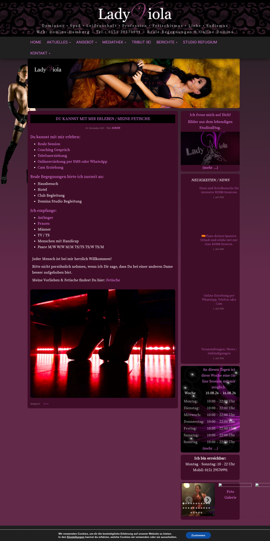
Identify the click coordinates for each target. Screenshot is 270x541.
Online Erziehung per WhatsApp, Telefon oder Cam (219, 300)
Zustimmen (198, 535)
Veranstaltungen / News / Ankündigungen (219, 351)
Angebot (85, 42)
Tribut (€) (141, 42)
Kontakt (39, 53)
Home (35, 42)
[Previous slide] (189, 500)
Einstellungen (75, 537)
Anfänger (45, 218)
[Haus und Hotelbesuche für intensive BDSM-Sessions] (189, 209)
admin (115, 128)
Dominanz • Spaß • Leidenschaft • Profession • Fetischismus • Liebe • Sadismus (135, 26)
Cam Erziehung (50, 167)
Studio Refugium (200, 42)
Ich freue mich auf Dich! (210, 115)
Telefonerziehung (52, 156)
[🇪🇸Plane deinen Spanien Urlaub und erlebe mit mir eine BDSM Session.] (189, 263)
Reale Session (49, 144)
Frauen (44, 223)
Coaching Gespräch (54, 150)
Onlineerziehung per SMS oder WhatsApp (72, 161)
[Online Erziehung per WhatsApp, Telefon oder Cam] (189, 319)
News (45, 403)
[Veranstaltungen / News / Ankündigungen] (189, 367)
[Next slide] (207, 500)
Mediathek (113, 42)
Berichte (166, 42)
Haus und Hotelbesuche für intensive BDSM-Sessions (219, 190)
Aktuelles (58, 42)
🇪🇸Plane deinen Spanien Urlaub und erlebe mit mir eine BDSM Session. (219, 240)
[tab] (184, 504)
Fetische (113, 280)
